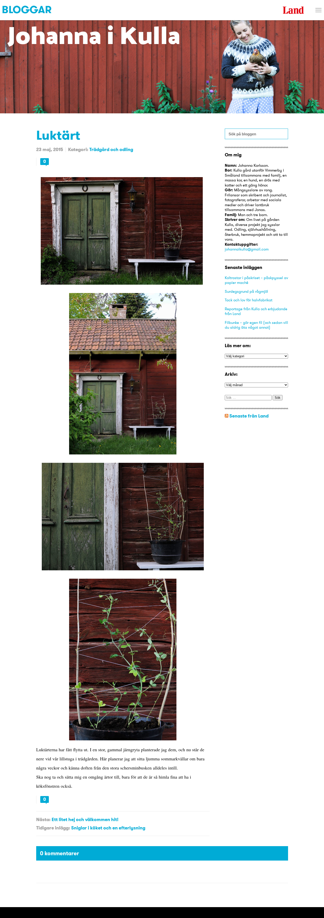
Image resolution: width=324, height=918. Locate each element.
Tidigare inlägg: (53, 828)
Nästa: (43, 819)
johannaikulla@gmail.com (247, 249)
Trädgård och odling (111, 149)
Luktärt (58, 135)
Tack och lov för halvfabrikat (248, 300)
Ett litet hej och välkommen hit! (85, 819)
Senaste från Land (249, 416)
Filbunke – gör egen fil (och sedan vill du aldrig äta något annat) (256, 325)
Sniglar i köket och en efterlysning (108, 828)
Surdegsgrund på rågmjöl (246, 291)
